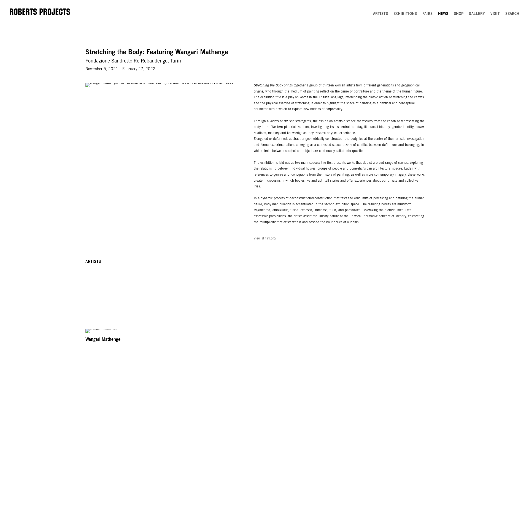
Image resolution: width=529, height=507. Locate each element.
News (443, 14)
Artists (380, 14)
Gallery (477, 14)
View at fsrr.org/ (265, 238)
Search (512, 14)
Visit (495, 14)
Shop (458, 14)
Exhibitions (405, 14)
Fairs (427, 14)
